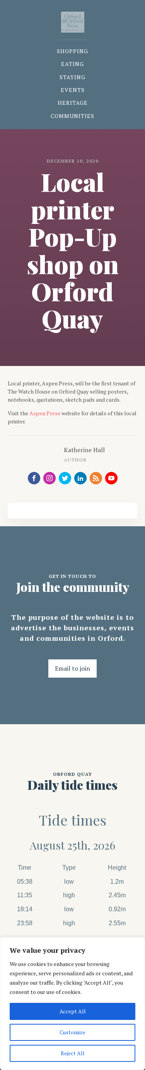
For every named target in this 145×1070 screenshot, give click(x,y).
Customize (72, 1032)
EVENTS (73, 90)
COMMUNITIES (72, 116)
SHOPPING (72, 51)
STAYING (72, 77)
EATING (72, 64)
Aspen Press (44, 413)
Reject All (73, 1053)
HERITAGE (73, 102)
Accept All (73, 1011)
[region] (72, 1003)
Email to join (72, 668)
